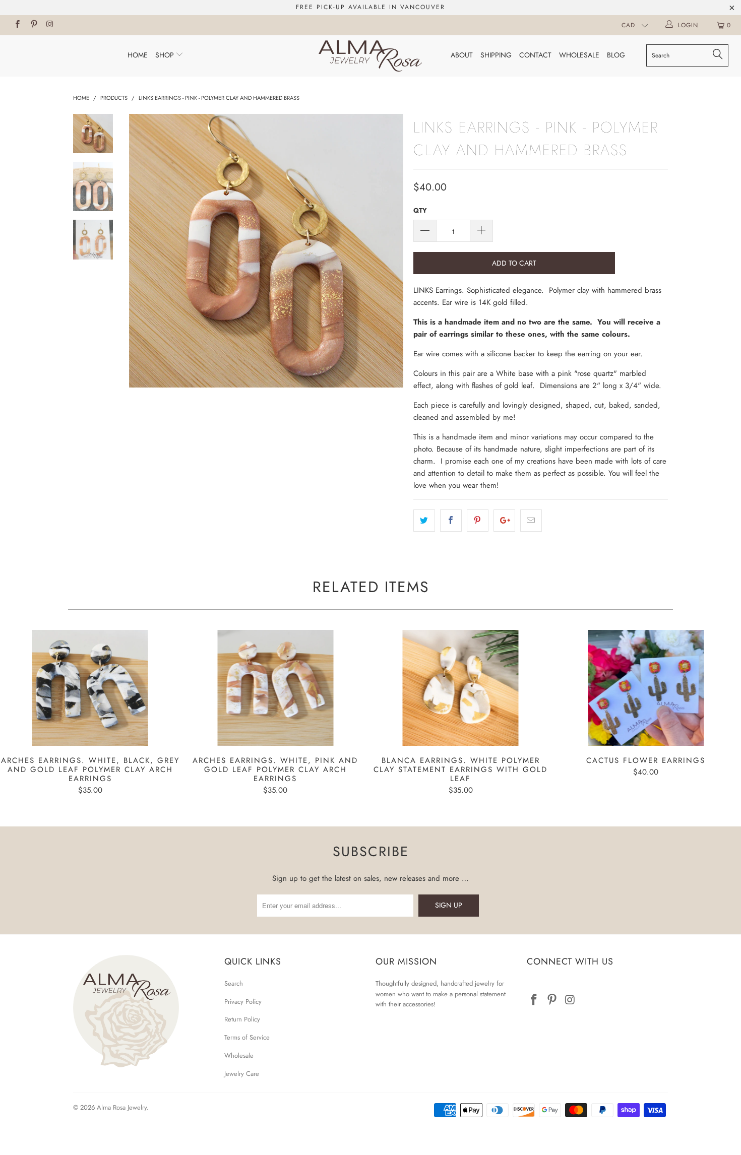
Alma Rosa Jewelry (122, 1107)
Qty (420, 210)
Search (233, 983)
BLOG (616, 55)
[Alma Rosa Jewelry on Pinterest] (33, 25)
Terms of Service (247, 1037)
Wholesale (239, 1055)
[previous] (144, 251)
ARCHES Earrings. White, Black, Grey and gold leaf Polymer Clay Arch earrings (90, 688)
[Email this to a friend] (531, 520)
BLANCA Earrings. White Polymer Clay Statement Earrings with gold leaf (461, 688)
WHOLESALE (579, 55)
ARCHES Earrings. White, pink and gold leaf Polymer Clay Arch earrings (276, 688)
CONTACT (535, 55)
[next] (389, 251)
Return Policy (242, 1019)
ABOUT (462, 55)
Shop (165, 55)
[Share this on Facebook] (451, 520)
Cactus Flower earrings (646, 688)
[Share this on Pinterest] (477, 520)
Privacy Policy (243, 1001)
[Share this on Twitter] (424, 520)
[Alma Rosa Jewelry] (370, 56)
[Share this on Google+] (504, 520)
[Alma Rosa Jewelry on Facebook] (17, 25)
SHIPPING (496, 55)
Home (138, 55)
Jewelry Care (241, 1073)
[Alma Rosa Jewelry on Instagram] (49, 25)
